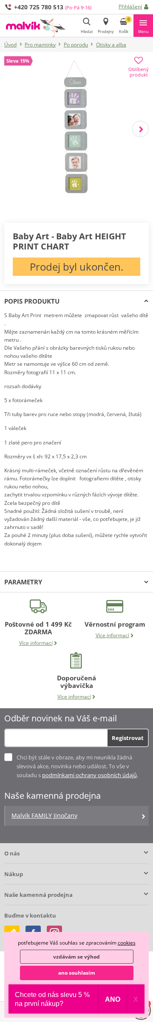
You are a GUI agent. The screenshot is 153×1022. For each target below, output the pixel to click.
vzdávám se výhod (76, 956)
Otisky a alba (111, 44)
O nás (12, 853)
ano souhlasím (76, 972)
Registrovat (128, 738)
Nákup (13, 874)
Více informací (36, 643)
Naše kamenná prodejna (38, 895)
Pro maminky (40, 44)
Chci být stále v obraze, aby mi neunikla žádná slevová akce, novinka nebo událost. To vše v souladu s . (77, 766)
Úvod (10, 44)
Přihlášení (130, 6)
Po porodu (76, 44)
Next (140, 129)
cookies (127, 942)
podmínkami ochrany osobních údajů (89, 775)
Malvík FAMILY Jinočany (44, 815)
